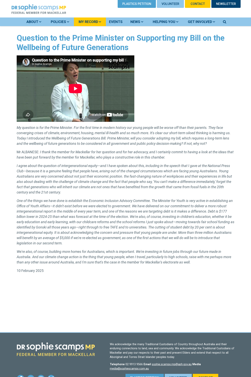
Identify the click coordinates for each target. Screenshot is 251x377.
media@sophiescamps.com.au (129, 368)
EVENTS (116, 22)
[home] (34, 8)
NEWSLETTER (226, 4)
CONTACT (198, 4)
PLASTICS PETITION (136, 4)
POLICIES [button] (59, 22)
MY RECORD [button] (92, 21)
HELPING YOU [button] (164, 22)
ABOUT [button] (32, 22)
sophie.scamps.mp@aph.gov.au (172, 364)
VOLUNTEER (170, 4)
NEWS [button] (135, 22)
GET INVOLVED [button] (200, 22)
